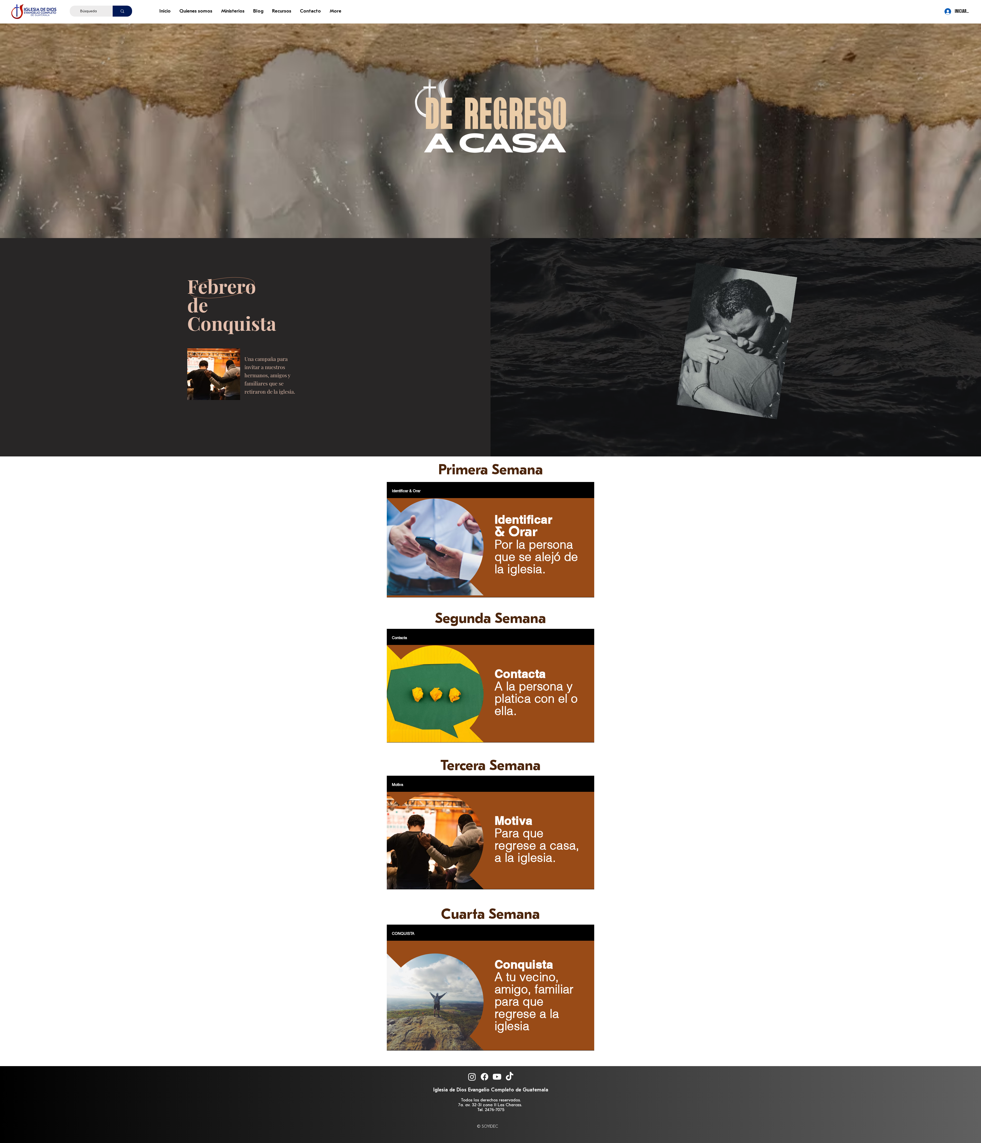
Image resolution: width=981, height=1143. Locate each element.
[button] (196, 11)
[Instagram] (472, 1077)
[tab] (406, 490)
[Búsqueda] (122, 11)
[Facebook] (484, 1077)
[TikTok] (510, 1077)
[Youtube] (497, 1077)
